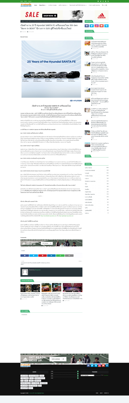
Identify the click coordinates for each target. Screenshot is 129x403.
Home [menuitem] (35, 5)
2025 (64, 373)
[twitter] (101, 1)
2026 (64, 371)
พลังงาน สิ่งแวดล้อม (97, 205)
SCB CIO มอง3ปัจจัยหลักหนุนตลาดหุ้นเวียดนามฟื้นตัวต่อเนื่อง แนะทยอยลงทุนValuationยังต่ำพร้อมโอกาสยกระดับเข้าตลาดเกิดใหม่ (99, 123)
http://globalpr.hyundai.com (66, 216)
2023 (64, 378)
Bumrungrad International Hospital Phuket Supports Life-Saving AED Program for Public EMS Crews (99, 91)
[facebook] (98, 1)
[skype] (108, 1)
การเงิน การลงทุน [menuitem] (52, 5)
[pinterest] (106, 1)
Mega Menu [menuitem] (42, 5)
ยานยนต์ (26, 21)
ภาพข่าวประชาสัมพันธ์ (97, 170)
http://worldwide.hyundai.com (48, 216)
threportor (24, 31)
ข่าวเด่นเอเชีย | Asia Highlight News (36, 393)
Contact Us (106, 393)
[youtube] (101, 25)
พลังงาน (97, 213)
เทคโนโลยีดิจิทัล (97, 199)
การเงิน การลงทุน (97, 175)
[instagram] (103, 1)
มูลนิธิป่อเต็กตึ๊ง (97, 210)
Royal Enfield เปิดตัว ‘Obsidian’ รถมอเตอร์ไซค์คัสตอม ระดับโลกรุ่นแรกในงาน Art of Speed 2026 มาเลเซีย (30, 295)
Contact (29, 1)
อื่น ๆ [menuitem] (103, 5)
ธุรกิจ (97, 207)
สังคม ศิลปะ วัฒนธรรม (97, 194)
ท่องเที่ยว (97, 189)
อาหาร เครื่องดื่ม (97, 197)
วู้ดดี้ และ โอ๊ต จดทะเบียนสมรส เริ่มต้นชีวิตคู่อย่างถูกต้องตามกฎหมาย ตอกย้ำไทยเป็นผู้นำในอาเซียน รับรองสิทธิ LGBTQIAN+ (99, 54)
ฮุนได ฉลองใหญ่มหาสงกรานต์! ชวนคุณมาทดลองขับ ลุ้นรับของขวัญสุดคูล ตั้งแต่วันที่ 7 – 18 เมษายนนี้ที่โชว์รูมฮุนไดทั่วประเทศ (99, 101)
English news (97, 191)
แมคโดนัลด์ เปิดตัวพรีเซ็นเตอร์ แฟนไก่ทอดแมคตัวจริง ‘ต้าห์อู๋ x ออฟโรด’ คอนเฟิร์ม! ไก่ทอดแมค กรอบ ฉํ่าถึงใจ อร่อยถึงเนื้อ (99, 44)
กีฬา (97, 184)
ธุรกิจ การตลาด (97, 167)
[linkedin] (107, 365)
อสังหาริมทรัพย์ (97, 202)
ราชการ (97, 178)
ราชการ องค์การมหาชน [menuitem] (94, 5)
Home (21, 1)
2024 (64, 375)
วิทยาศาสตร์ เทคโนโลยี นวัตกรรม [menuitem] (77, 5)
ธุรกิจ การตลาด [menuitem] (62, 5)
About (25, 1)
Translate (106, 375)
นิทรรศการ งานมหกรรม (97, 181)
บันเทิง (97, 186)
